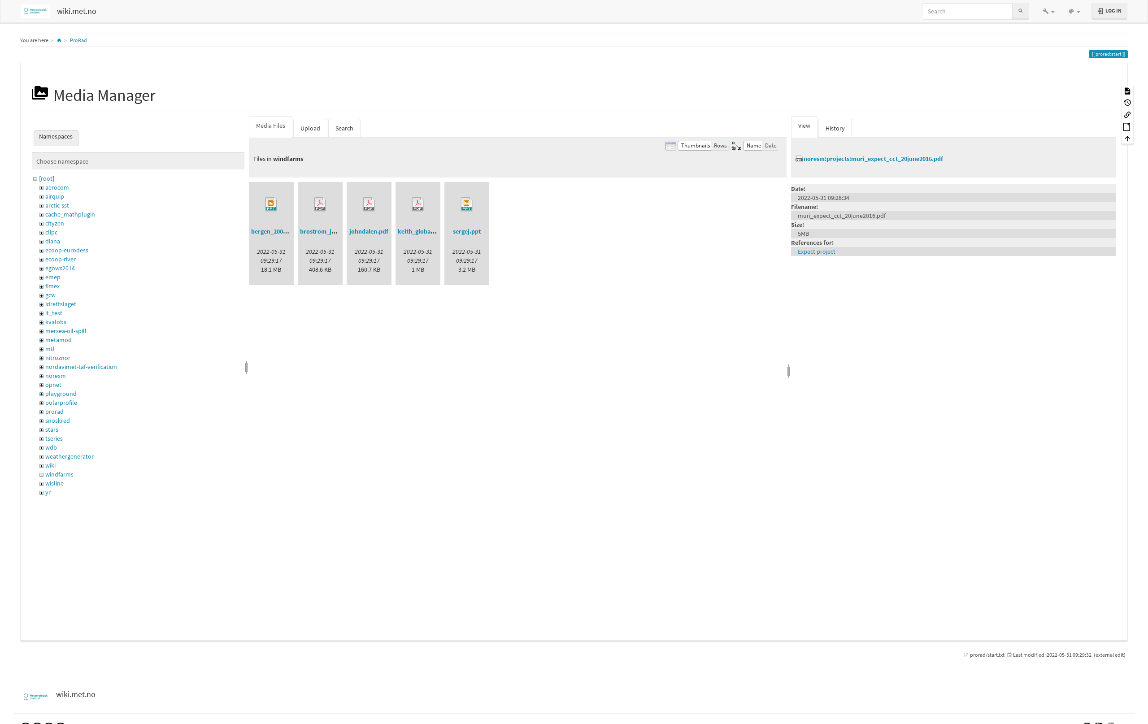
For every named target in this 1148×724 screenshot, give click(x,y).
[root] (46, 178)
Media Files (270, 125)
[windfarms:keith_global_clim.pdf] (418, 204)
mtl (50, 349)
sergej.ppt (467, 231)
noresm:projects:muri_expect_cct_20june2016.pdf (873, 159)
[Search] (1020, 11)
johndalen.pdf (368, 231)
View (804, 125)
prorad (54, 412)
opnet (53, 385)
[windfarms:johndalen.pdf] (369, 204)
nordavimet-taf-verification (81, 367)
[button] (1048, 11)
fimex (52, 286)
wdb (51, 447)
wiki (50, 465)
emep (53, 277)
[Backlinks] (1127, 114)
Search (344, 128)
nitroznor (57, 358)
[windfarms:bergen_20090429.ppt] (271, 204)
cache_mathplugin (70, 214)
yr (48, 492)
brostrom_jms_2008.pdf (333, 231)
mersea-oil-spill (66, 331)
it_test (53, 313)
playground (61, 394)
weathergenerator (69, 456)
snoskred (57, 420)
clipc (51, 232)
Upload (310, 128)
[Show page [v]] (1127, 90)
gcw (50, 295)
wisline (54, 483)
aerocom (57, 187)
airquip (54, 196)
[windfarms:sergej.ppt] (467, 204)
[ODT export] (1127, 126)
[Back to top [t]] (1127, 138)
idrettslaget (60, 304)
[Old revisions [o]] (1127, 102)
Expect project (816, 251)
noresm (55, 376)
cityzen (54, 223)
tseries (54, 438)
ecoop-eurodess (66, 250)
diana (52, 241)
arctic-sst (57, 205)
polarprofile (61, 403)
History (835, 128)
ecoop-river (60, 259)
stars (51, 429)
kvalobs (55, 322)
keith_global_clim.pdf (428, 231)
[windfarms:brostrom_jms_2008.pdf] (320, 204)
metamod (58, 340)
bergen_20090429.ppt (280, 231)
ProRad (78, 40)
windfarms (59, 474)
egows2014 (60, 268)
